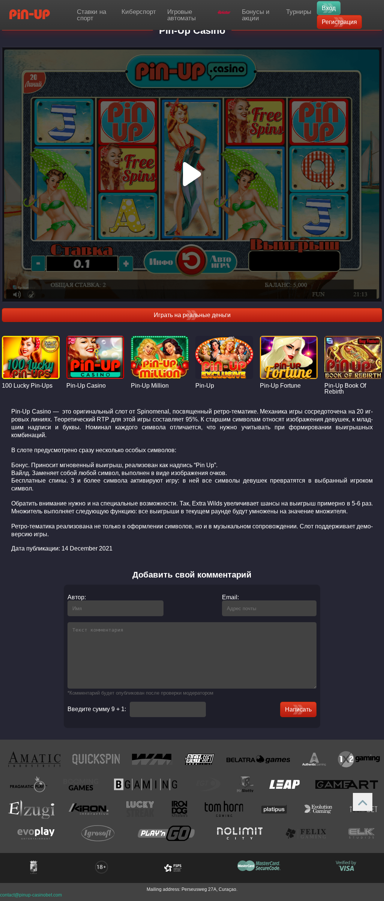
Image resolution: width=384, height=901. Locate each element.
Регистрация (339, 22)
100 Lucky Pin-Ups (27, 386)
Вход (329, 8)
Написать (298, 709)
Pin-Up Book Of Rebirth (345, 389)
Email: (230, 597)
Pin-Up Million (150, 386)
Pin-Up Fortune (280, 386)
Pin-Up (204, 386)
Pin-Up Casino (86, 386)
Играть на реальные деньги (192, 315)
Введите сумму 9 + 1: (97, 709)
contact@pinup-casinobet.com (31, 895)
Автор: (77, 597)
